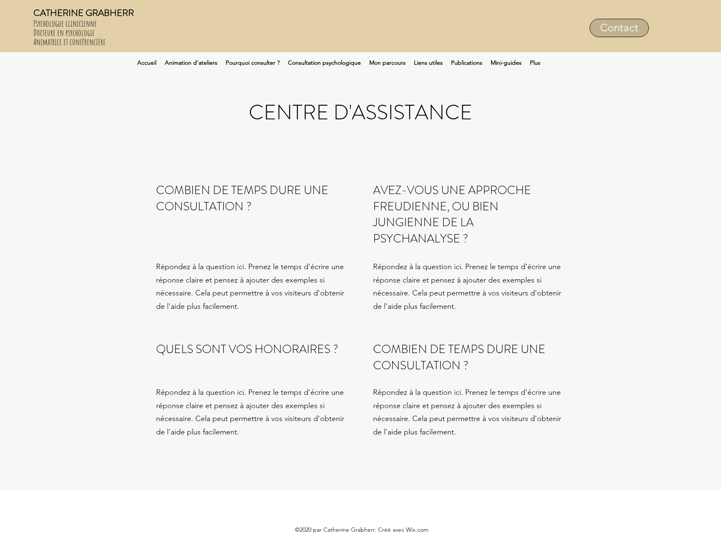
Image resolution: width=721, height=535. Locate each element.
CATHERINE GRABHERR (83, 12)
